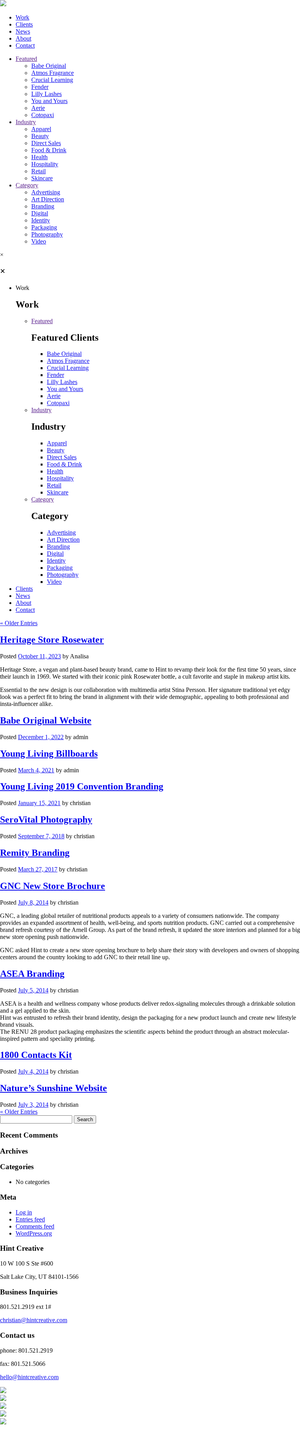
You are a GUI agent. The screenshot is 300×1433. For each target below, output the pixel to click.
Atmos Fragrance (52, 72)
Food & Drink (48, 150)
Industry (26, 122)
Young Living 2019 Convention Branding (81, 786)
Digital (39, 213)
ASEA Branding (32, 974)
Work (22, 17)
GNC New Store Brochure (52, 886)
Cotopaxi (42, 115)
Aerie (38, 108)
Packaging (44, 227)
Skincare (42, 178)
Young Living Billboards (49, 754)
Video (38, 241)
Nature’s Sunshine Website (53, 1088)
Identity (40, 220)
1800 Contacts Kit (36, 1055)
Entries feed (30, 1219)
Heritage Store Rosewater (52, 640)
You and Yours (49, 101)
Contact (25, 45)
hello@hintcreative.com (29, 1377)
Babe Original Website (45, 720)
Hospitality (44, 164)
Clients (24, 24)
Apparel (41, 129)
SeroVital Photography (46, 819)
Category (27, 185)
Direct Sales (46, 143)
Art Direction (47, 199)
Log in (24, 1212)
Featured (26, 58)
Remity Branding (35, 853)
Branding (42, 206)
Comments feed (35, 1226)
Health (39, 157)
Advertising (45, 192)
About (23, 38)
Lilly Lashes (46, 94)
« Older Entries (19, 623)
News (23, 31)
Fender (39, 87)
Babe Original (48, 65)
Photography (47, 234)
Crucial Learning (52, 79)
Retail (38, 171)
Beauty (40, 136)
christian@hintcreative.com (33, 1320)
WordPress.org (34, 1233)
